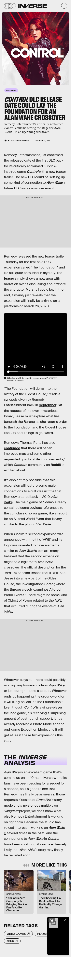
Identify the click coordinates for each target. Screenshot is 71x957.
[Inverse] (32, 6)
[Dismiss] (65, 920)
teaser (9, 279)
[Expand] (52, 920)
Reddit (56, 465)
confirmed (12, 448)
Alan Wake (55, 183)
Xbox (10, 941)
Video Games (16, 933)
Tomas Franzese (20, 140)
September (47, 405)
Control (32, 172)
